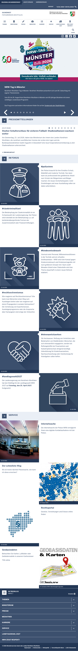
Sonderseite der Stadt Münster (55, 105)
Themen (5, 599)
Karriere (6, 622)
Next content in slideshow (72, 112)
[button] (66, 6)
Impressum (27, 648)
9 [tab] (74, 128)
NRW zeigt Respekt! (11, 640)
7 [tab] (30, 112)
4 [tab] (20, 112)
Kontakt (50, 6)
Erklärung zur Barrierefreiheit (11, 2)
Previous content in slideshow (6, 112)
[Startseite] (62, 14)
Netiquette (46, 648)
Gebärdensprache (41, 2)
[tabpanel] (39, 77)
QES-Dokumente (71, 648)
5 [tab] (23, 112)
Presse (5, 611)
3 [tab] (17, 112)
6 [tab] (27, 112)
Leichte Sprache (28, 2)
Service (5, 628)
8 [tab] (33, 112)
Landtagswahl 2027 (11, 634)
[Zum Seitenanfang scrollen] (74, 647)
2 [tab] (14, 112)
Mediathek (7, 617)
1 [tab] (11, 112)
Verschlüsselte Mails (58, 648)
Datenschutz (37, 648)
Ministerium (7, 605)
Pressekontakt (9, 152)
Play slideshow (65, 112)
